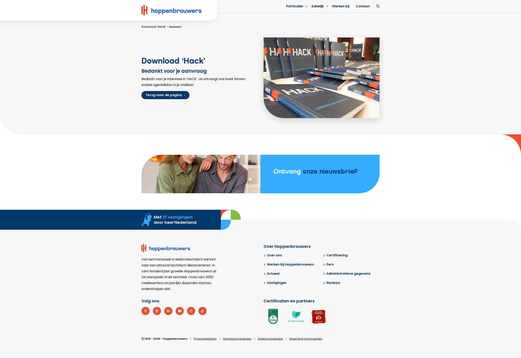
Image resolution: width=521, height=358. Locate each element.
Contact (363, 6)
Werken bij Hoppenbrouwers (290, 264)
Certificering (337, 255)
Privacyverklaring (205, 338)
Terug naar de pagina (164, 95)
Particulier (294, 6)
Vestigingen (277, 282)
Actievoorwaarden (270, 338)
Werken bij (340, 6)
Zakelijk (317, 6)
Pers (330, 264)
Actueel (273, 273)
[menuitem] (318, 6)
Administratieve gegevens (348, 273)
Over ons (274, 255)
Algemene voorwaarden (305, 338)
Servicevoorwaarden (237, 338)
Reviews (333, 282)
